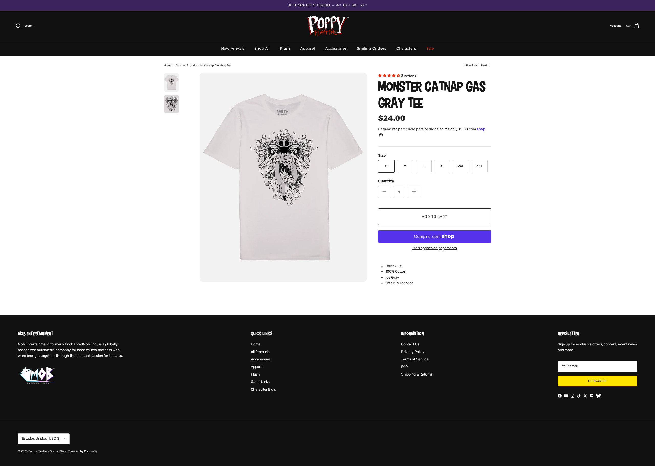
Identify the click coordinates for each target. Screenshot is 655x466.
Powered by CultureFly (83, 451)
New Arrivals (232, 48)
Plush (285, 48)
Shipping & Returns (416, 374)
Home (167, 65)
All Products (260, 352)
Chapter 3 (182, 65)
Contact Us (410, 344)
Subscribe (597, 381)
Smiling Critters (371, 48)
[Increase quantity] (414, 192)
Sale (430, 48)
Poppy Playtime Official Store (47, 451)
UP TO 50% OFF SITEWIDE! (308, 5)
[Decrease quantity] (384, 192)
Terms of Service (415, 359)
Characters (406, 48)
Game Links (260, 382)
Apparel (307, 48)
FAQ (404, 367)
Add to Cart (434, 216)
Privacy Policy (412, 352)
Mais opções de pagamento (434, 248)
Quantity (386, 181)
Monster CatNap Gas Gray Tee (212, 65)
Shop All (262, 48)
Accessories (336, 48)
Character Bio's (263, 389)
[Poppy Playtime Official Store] (328, 26)
